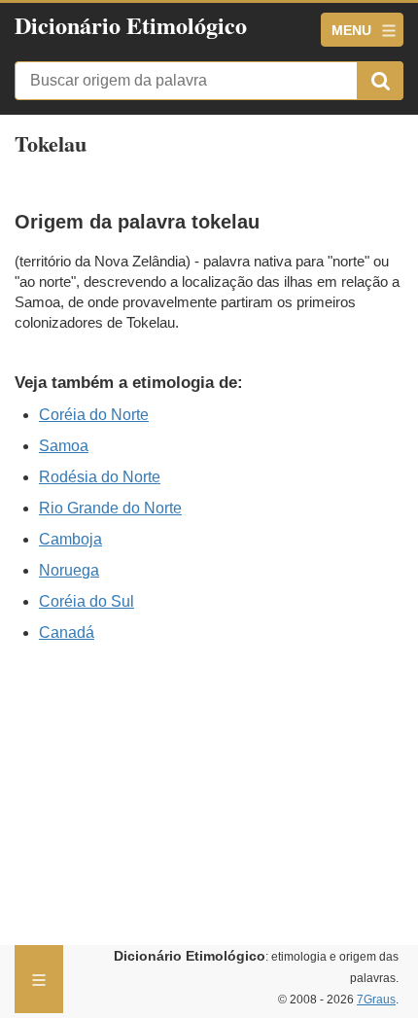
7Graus (376, 999)
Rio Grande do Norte (110, 508)
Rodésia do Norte (99, 477)
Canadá (66, 632)
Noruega (69, 570)
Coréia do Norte (94, 414)
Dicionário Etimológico (131, 25)
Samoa (63, 446)
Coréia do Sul (86, 601)
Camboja (70, 539)
